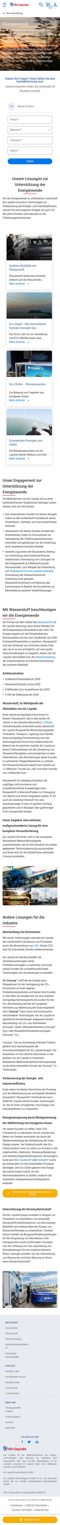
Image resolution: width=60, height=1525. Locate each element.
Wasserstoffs (45, 622)
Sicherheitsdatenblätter (16, 1344)
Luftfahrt (47, 722)
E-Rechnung (11, 1388)
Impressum (17, 1505)
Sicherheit (10, 1427)
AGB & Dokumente (36, 1505)
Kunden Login (12, 1371)
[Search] (41, 4)
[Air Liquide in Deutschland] (19, 4)
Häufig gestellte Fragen (13, 1409)
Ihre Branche (11, 1333)
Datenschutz (42, 1510)
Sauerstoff (25, 1159)
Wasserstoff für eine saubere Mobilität (31, 571)
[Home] (14, 1448)
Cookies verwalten (21, 1510)
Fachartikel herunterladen (12, 1355)
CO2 (36, 945)
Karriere (9, 1422)
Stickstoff (43, 1159)
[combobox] (41, 4)
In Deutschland (12, 1417)
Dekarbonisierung (45, 657)
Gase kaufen (11, 1328)
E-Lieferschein (12, 1393)
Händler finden (12, 1382)
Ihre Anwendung (13, 1339)
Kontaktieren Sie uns (15, 1376)
